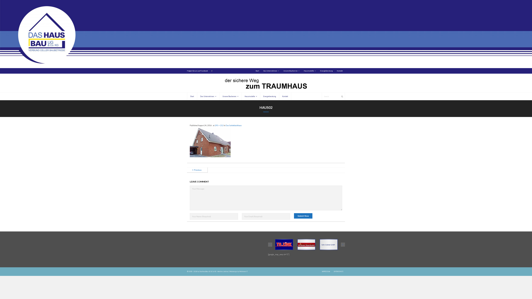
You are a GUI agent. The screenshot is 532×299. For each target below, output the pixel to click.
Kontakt (340, 71)
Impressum (326, 271)
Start (257, 71)
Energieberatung (326, 71)
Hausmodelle (309, 71)
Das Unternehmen (270, 71)
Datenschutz (338, 271)
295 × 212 (219, 125)
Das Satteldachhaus (234, 125)
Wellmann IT (243, 271)
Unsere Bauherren (290, 71)
